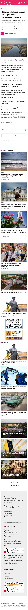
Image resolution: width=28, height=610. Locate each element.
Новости (5, 9)
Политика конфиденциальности (5, 602)
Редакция (6, 33)
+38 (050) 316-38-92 (9, 534)
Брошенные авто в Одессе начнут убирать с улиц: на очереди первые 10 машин (14, 413)
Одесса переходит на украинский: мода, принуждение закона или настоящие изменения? (11, 265)
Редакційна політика (13, 602)
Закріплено (19, 3)
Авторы (17, 482)
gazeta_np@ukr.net (9, 536)
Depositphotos (8, 576)
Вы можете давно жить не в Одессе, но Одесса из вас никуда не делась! (12, 475)
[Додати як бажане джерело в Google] (22, 117)
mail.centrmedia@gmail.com (11, 517)
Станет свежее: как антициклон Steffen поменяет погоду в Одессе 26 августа (13, 205)
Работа (6, 575)
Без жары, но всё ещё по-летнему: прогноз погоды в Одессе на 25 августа (13, 231)
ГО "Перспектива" (9, 578)
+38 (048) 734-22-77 (9, 515)
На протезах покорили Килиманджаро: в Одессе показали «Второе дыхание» (13, 387)
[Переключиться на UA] (24, 3)
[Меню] (22, 3)
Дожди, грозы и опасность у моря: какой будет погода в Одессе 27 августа (12, 176)
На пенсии (7, 573)
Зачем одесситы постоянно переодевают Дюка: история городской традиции (13, 314)
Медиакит (7, 530)
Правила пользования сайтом (22, 602)
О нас (10, 482)
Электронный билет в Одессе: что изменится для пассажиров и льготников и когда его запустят (14, 454)
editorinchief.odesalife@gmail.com (13, 522)
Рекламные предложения (11, 532)
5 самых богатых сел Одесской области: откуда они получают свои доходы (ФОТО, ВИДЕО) (13, 291)
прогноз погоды (9, 122)
